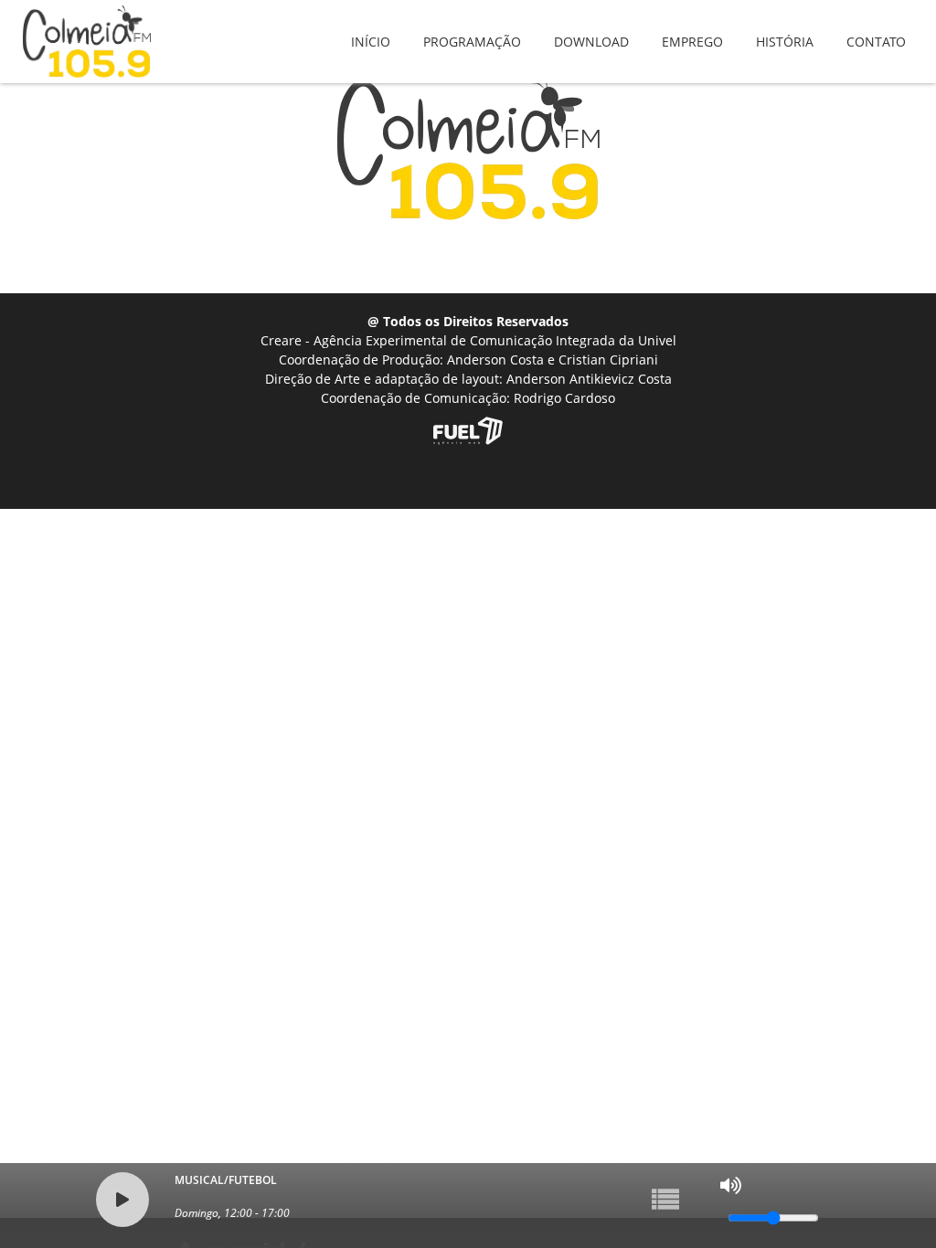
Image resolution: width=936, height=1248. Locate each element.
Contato (876, 28)
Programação (472, 28)
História (785, 28)
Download (591, 28)
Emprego (692, 28)
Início (370, 28)
